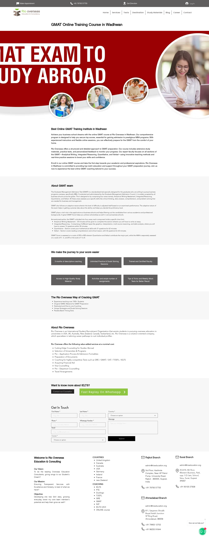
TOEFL (99, 495)
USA (98, 468)
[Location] (143, 471)
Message (111, 419)
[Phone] (143, 487)
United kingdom (103, 460)
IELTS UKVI (101, 507)
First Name (55, 411)
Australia (100, 466)
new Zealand (101, 480)
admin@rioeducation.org (156, 465)
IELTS (98, 487)
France (99, 477)
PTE (98, 490)
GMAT (98, 501)
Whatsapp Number (86, 420)
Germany (100, 471)
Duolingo (100, 492)
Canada (99, 463)
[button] (126, 12)
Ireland (99, 474)
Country (111, 411)
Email (53, 428)
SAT (97, 504)
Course (54, 436)
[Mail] (143, 457)
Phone (54, 420)
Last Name (83, 411)
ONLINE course (103, 510)
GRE (98, 498)
